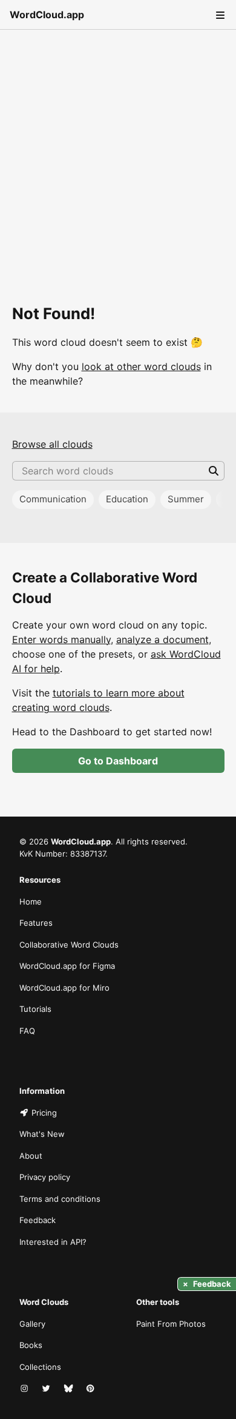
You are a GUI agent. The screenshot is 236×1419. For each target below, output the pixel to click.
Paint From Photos (171, 1324)
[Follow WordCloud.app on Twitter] (47, 1389)
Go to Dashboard (118, 761)
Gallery (32, 1324)
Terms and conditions (59, 1199)
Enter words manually (61, 639)
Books (30, 1345)
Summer (186, 499)
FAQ (27, 1031)
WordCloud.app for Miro (64, 988)
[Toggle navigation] (219, 14)
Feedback (37, 1220)
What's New (42, 1134)
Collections (40, 1367)
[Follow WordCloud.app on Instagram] (25, 1389)
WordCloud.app (47, 14)
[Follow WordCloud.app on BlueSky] (70, 1389)
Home (30, 901)
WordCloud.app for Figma (67, 966)
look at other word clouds (141, 366)
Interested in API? (53, 1242)
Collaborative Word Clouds (69, 944)
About (30, 1156)
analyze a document (162, 639)
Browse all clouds (52, 444)
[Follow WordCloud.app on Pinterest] (91, 1389)
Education (127, 499)
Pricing (44, 1112)
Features (36, 923)
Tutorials (35, 1009)
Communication (53, 499)
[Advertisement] (118, 153)
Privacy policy (44, 1177)
